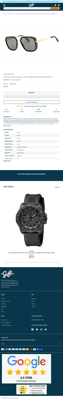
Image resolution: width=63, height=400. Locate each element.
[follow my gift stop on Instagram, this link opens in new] (41, 330)
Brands (2, 311)
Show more (6, 125)
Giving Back (4, 306)
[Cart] (59, 5)
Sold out (31, 92)
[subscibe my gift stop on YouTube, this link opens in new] (37, 330)
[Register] (59, 343)
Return (33, 301)
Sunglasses (10, 13)
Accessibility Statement (6, 325)
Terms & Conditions (5, 322)
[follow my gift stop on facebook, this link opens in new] (33, 330)
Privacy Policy (4, 320)
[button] (31, 96)
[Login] (55, 5)
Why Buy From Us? (5, 301)
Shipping (33, 298)
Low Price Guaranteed (31, 102)
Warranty (33, 306)
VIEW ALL (57, 187)
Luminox (31, 251)
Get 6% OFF (14, 340)
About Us (3, 298)
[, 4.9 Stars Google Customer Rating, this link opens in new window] (26, 368)
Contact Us (3, 304)
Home (4, 13)
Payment (33, 304)
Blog (2, 309)
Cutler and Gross (8, 74)
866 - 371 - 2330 (39, 319)
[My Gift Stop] (7, 271)
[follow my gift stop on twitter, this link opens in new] (46, 330)
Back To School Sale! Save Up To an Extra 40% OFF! (16, 1)
